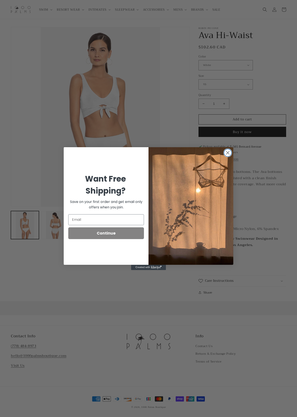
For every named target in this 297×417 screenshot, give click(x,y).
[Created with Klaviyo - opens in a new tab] (148, 267)
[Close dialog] (228, 153)
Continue (106, 233)
